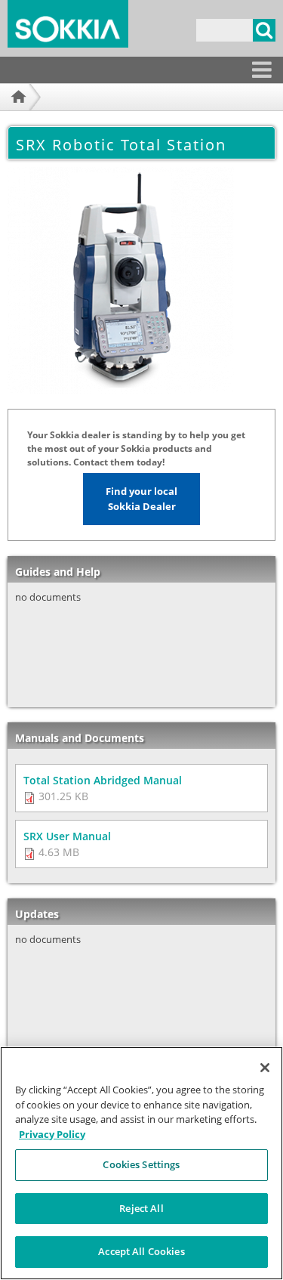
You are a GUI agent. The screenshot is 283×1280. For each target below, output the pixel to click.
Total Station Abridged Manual (102, 780)
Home (17, 115)
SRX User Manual (67, 836)
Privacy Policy (52, 1134)
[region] (141, 1163)
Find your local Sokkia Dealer (141, 498)
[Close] (264, 1067)
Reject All (141, 1208)
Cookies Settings (141, 1164)
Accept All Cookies (141, 1251)
